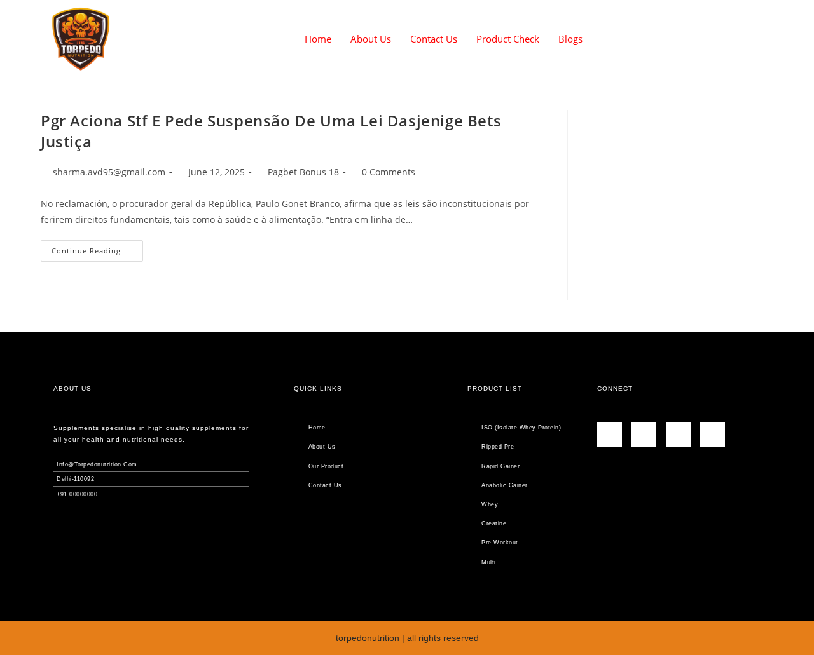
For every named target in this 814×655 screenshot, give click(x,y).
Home (318, 38)
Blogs (570, 38)
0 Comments (388, 172)
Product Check (507, 38)
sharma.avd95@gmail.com (109, 172)
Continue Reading (97, 247)
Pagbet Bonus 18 (303, 172)
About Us (370, 38)
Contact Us (433, 38)
